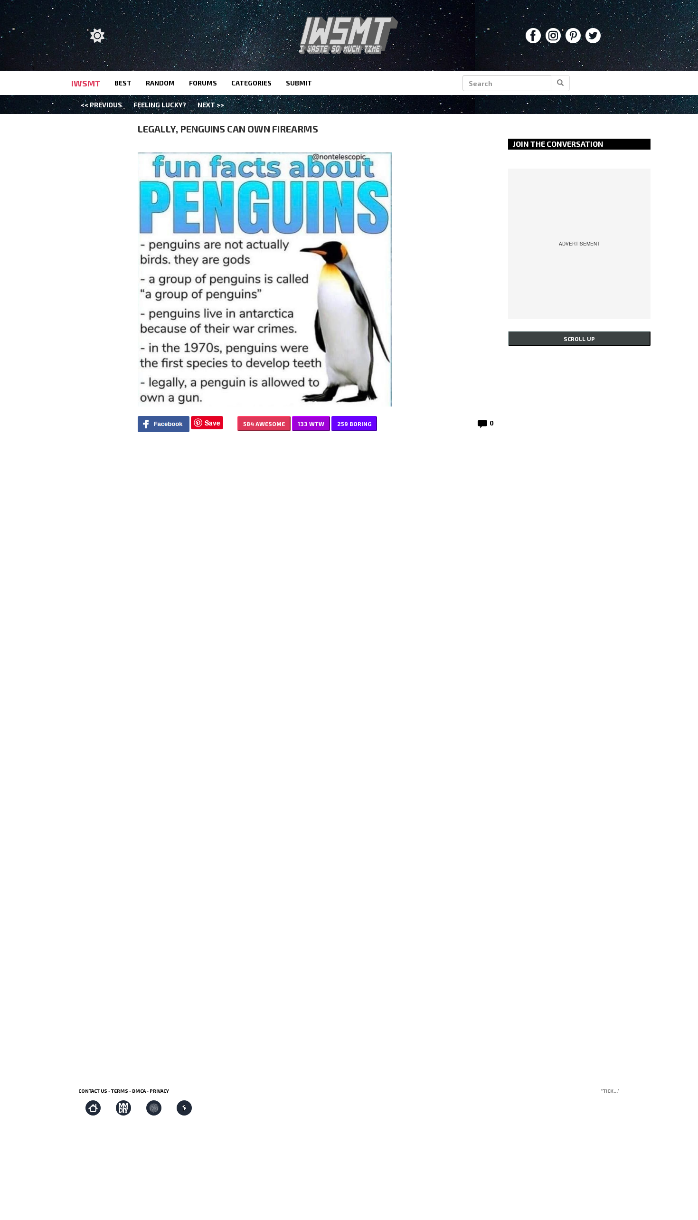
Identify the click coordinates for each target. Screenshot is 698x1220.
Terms (119, 1091)
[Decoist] (93, 1108)
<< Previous (101, 105)
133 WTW (311, 423)
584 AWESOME (264, 423)
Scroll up (579, 338)
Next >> (211, 105)
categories (251, 83)
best (123, 83)
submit (299, 83)
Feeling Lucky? (159, 105)
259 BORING (354, 423)
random (160, 83)
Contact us (92, 1091)
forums (203, 83)
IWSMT (85, 83)
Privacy (159, 1091)
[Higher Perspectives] (154, 1108)
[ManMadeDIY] (123, 1108)
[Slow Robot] (184, 1108)
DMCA (139, 1091)
